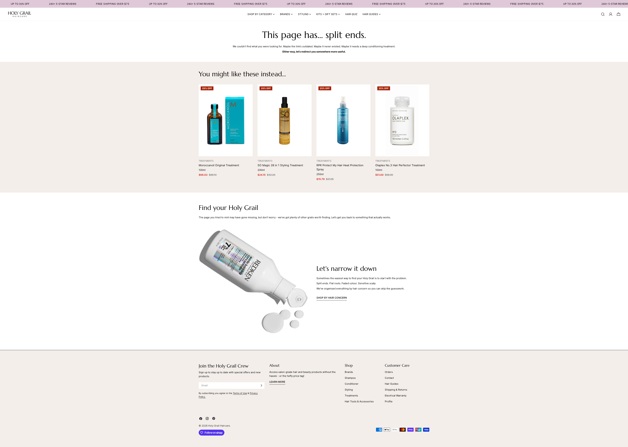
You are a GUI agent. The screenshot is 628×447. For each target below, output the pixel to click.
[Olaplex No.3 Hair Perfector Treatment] (402, 120)
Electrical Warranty (395, 395)
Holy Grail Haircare (219, 425)
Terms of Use (240, 393)
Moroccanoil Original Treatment (219, 165)
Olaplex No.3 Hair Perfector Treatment (400, 165)
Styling (349, 389)
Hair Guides (391, 383)
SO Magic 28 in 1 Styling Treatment (280, 165)
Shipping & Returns (396, 389)
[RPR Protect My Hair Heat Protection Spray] (343, 120)
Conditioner (351, 383)
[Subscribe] (261, 385)
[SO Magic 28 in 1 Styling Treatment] (285, 120)
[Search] (603, 14)
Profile (388, 401)
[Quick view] (248, 91)
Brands (349, 372)
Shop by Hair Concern (331, 297)
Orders (389, 372)
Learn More (277, 381)
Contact (389, 377)
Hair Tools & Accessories (359, 401)
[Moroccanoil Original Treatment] (226, 120)
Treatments (351, 395)
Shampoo (350, 377)
